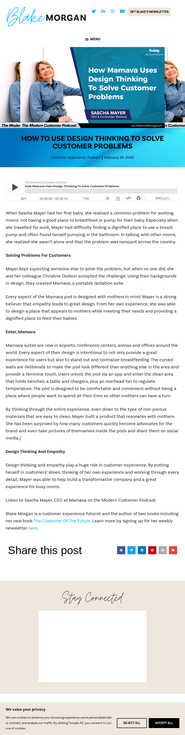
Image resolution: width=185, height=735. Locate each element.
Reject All (131, 723)
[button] (121, 550)
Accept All (164, 723)
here (32, 528)
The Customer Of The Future (62, 521)
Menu (95, 39)
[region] (92, 719)
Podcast (93, 157)
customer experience (68, 157)
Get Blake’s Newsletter (149, 12)
